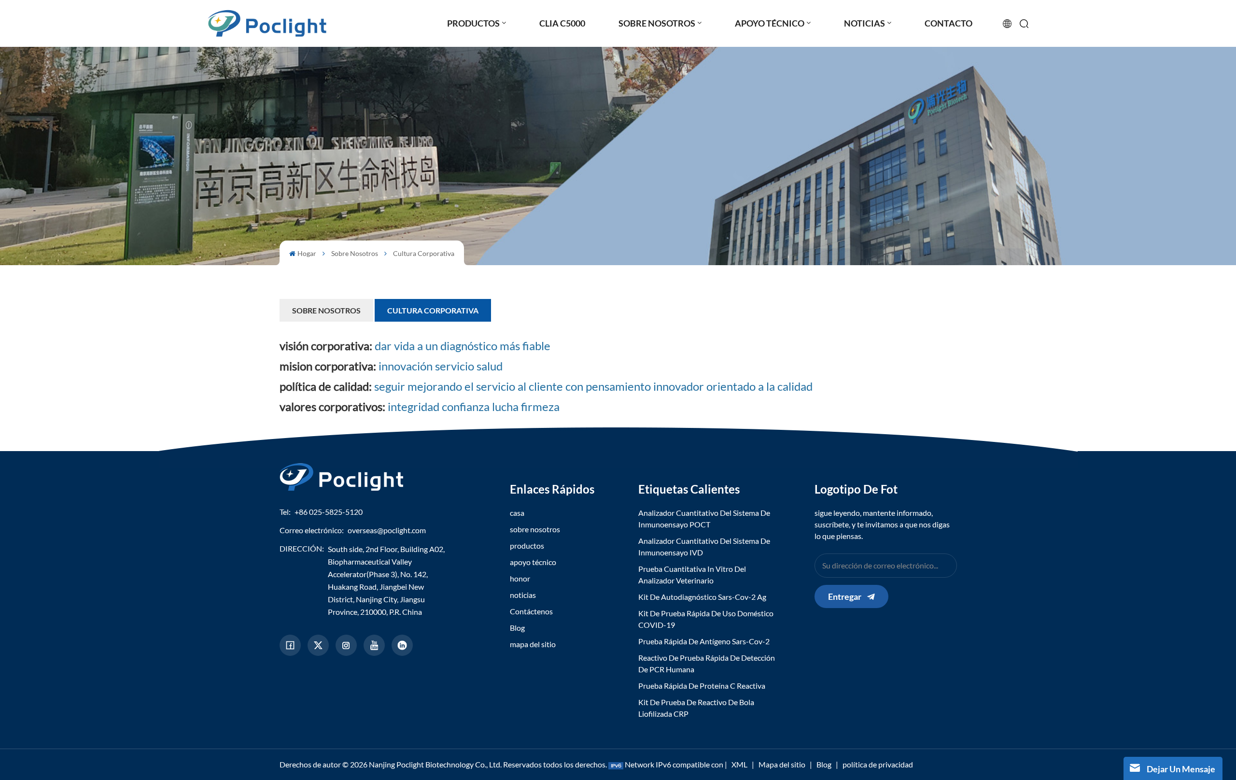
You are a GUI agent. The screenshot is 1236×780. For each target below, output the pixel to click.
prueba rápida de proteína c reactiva (701, 685)
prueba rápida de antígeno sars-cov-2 (704, 641)
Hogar (306, 253)
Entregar (844, 596)
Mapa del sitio (781, 764)
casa (517, 512)
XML (739, 764)
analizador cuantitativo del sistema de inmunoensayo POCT (704, 518)
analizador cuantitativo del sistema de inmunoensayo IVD (704, 546)
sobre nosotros (354, 253)
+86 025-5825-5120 (329, 511)
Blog (517, 627)
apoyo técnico (533, 562)
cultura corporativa (423, 253)
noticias (523, 594)
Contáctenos (531, 611)
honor (520, 578)
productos (527, 545)
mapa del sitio (533, 644)
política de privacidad (878, 764)
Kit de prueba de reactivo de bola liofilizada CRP (696, 707)
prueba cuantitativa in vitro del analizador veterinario (692, 574)
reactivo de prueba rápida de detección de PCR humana (706, 663)
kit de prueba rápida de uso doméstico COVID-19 (705, 619)
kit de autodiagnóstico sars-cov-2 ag (702, 596)
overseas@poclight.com (387, 530)
